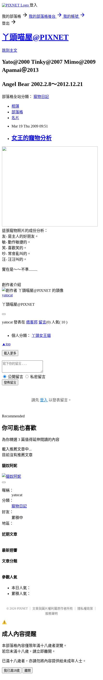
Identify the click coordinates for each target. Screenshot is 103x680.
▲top (6, 344)
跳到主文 (9, 50)
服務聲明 (51, 613)
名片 (15, 118)
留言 (42, 322)
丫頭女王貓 (41, 336)
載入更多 (10, 353)
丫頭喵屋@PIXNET (35, 37)
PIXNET (22, 608)
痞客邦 (32, 322)
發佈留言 (10, 382)
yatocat (7, 295)
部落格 (17, 112)
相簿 (15, 106)
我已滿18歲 (12, 670)
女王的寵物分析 (31, 138)
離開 (27, 670)
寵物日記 (41, 97)
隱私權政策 (85, 608)
